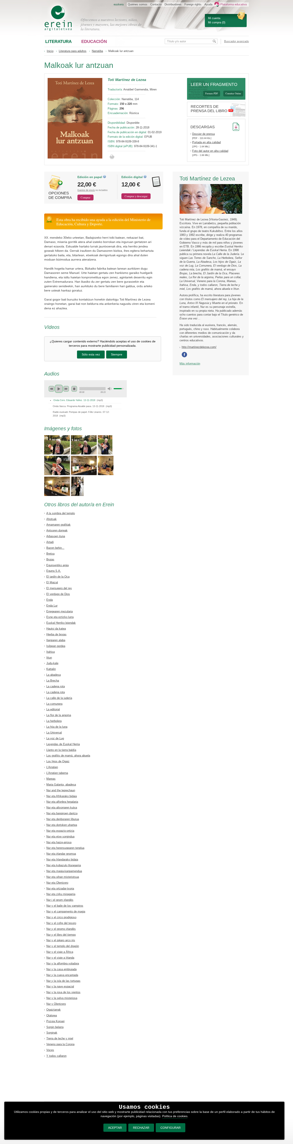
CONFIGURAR (170, 1127)
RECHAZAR (141, 1127)
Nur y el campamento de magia (65, 911)
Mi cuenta (214, 18)
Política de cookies (174, 1116)
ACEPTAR (115, 1127)
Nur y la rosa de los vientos (63, 992)
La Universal (54, 732)
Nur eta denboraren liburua (62, 819)
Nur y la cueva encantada (62, 975)
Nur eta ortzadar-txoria (60, 888)
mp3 (100, 400)
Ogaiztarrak (53, 1009)
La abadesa (53, 674)
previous (51, 389)
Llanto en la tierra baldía (61, 750)
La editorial (53, 709)
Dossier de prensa (203, 134)
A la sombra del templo (60, 513)
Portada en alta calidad (206, 142)
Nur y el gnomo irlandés (61, 928)
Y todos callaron (56, 1055)
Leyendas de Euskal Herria (63, 744)
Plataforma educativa (233, 4)
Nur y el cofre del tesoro (61, 923)
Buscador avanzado (236, 41)
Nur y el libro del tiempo (61, 934)
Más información (190, 363)
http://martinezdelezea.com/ (199, 347)
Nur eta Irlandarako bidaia (62, 859)
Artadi (50, 542)
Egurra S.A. (53, 570)
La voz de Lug (55, 738)
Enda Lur (51, 605)
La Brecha (52, 680)
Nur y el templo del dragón (62, 946)
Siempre (116, 354)
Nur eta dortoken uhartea (61, 825)
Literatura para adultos (72, 51)
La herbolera (54, 721)
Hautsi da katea (56, 628)
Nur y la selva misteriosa (61, 998)
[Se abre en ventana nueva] (185, 356)
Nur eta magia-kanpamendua (64, 871)
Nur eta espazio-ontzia (60, 830)
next (66, 389)
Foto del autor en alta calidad (210, 151)
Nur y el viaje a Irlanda (60, 957)
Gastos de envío (86, 190)
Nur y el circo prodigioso (61, 917)
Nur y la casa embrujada (61, 969)
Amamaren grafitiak (58, 524)
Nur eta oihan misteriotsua (62, 877)
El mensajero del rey (59, 588)
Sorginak (51, 1032)
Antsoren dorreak (57, 530)
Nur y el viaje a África (59, 951)
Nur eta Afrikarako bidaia (61, 796)
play (58, 388)
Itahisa (50, 651)
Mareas (51, 778)
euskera (119, 4)
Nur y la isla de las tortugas (63, 980)
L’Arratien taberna (57, 773)
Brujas (50, 559)
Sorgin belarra (54, 1027)
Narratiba (97, 51)
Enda (49, 599)
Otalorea (51, 1015)
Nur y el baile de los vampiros (64, 905)
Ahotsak (51, 519)
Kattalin (51, 669)
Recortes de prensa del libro (209, 108)
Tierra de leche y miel (59, 1038)
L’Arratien (52, 767)
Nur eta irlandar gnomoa (61, 853)
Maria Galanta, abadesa (61, 784)
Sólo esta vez (91, 354)
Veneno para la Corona (60, 1044)
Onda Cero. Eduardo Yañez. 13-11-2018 (74, 400)
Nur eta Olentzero (57, 882)
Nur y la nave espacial (60, 986)
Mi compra (214, 22)
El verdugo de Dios (58, 594)
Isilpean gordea (55, 646)
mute (110, 388)
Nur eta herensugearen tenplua (65, 848)
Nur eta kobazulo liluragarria (63, 865)
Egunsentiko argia (57, 565)
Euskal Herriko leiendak (61, 622)
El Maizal (52, 582)
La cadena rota (55, 686)
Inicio (50, 51)
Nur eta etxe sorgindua (60, 836)
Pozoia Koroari (55, 1021)
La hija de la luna (56, 726)
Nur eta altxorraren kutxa (61, 807)
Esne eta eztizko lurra (60, 617)
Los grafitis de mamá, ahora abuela (68, 755)
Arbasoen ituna (55, 536)
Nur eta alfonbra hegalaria (62, 801)
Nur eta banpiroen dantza (61, 813)
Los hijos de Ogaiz (57, 761)
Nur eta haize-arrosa (58, 842)
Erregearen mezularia (59, 611)
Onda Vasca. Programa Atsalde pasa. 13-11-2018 (78, 406)
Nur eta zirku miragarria (60, 894)
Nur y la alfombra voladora (62, 963)
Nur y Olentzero (56, 1003)
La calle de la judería (59, 698)
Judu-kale (52, 663)
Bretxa (50, 553)
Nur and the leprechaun (60, 790)
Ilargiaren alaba (55, 640)
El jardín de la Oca (57, 576)
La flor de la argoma (58, 715)
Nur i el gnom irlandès (59, 899)
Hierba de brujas (56, 634)
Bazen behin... (55, 547)
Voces (50, 1050)
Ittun (49, 657)
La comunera (54, 703)
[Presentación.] (57, 453)
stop (74, 389)
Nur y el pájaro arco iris (60, 940)
